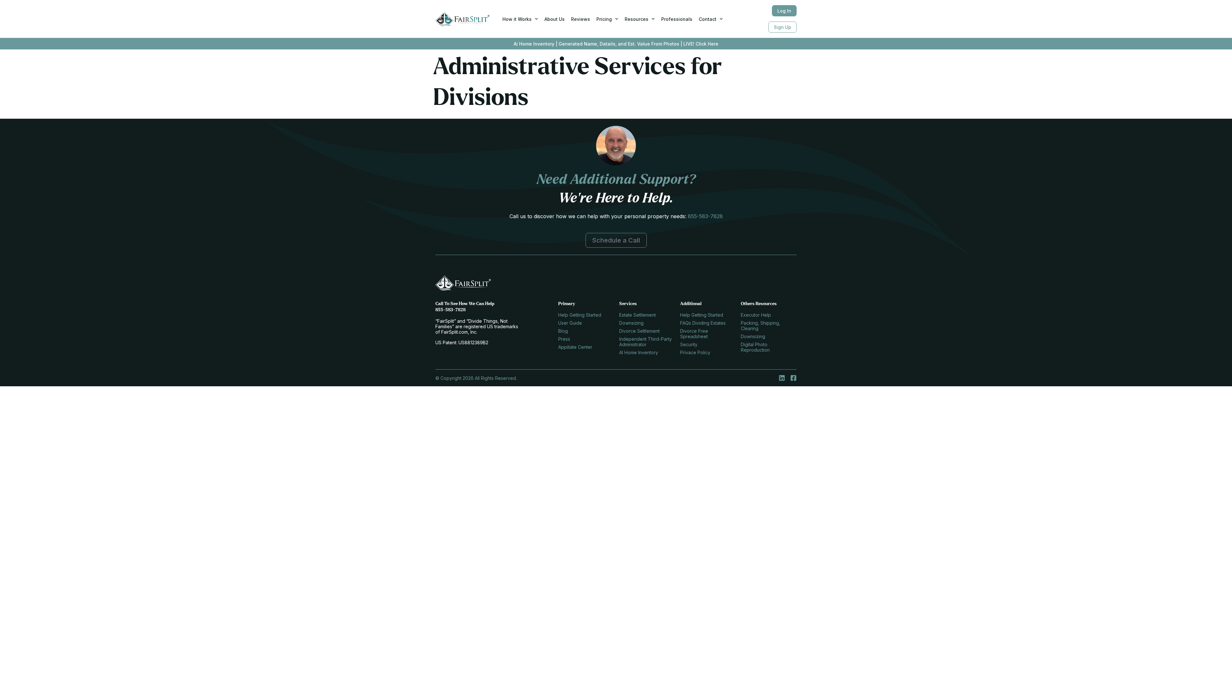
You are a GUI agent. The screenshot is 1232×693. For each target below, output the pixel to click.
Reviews (580, 19)
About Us (554, 19)
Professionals (676, 19)
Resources (636, 19)
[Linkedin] (782, 378)
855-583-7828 (705, 216)
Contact (707, 19)
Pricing (604, 19)
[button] (616, 240)
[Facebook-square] (793, 378)
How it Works (517, 19)
